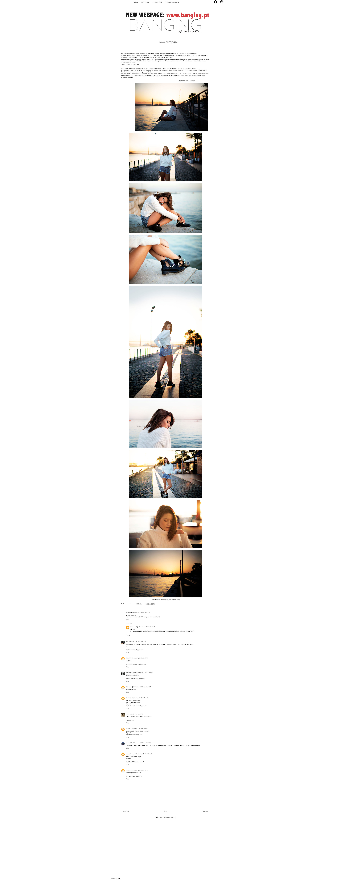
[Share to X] (150, 604)
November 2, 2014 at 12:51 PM (140, 697)
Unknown (133, 626)
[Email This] (147, 604)
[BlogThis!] (148, 604)
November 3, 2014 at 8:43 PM (140, 770)
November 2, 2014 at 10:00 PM (142, 743)
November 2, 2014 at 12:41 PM (147, 626)
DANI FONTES (190, 81)
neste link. (135, 61)
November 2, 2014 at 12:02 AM (137, 641)
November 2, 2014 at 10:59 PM (144, 753)
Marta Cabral (130, 743)
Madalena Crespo (131, 672)
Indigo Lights (130, 720)
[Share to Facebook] (152, 604)
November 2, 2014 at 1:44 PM (140, 728)
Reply (127, 619)
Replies (130, 623)
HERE (166, 599)
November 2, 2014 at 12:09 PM (144, 672)
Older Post (205, 811)
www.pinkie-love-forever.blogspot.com (136, 664)
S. (126, 714)
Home (165, 811)
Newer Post (126, 811)
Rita (127, 641)
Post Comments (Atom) (169, 817)
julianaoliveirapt (130, 753)
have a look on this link (137, 75)
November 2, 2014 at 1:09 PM (135, 714)
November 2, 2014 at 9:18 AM (140, 658)
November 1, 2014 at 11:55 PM (141, 612)
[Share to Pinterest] (154, 604)
